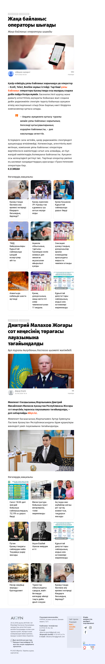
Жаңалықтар (13, 14)
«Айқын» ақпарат (22, 72)
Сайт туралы (73, 619)
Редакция (72, 622)
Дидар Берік (20, 391)
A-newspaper (24, 14)
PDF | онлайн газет (72, 627)
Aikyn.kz (32, 413)
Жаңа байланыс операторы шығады (32, 22)
